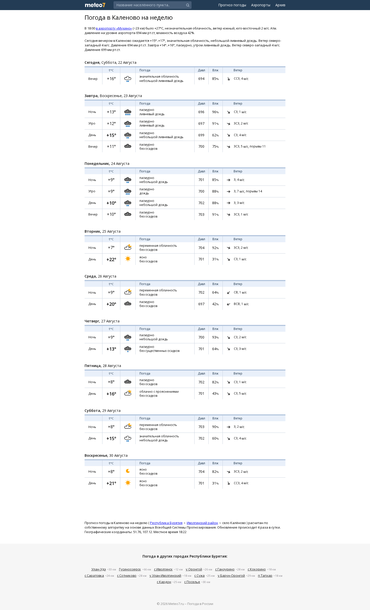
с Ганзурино (225, 569)
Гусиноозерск (130, 569)
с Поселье (192, 582)
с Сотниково (126, 575)
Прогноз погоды (232, 5)
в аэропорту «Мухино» (114, 28)
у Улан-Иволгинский (165, 575)
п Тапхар (265, 575)
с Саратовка (94, 575)
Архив (280, 5)
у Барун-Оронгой (231, 575)
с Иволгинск (163, 569)
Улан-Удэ (98, 569)
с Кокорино (257, 569)
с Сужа (199, 575)
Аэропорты (260, 5)
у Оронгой (194, 569)
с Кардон (164, 582)
